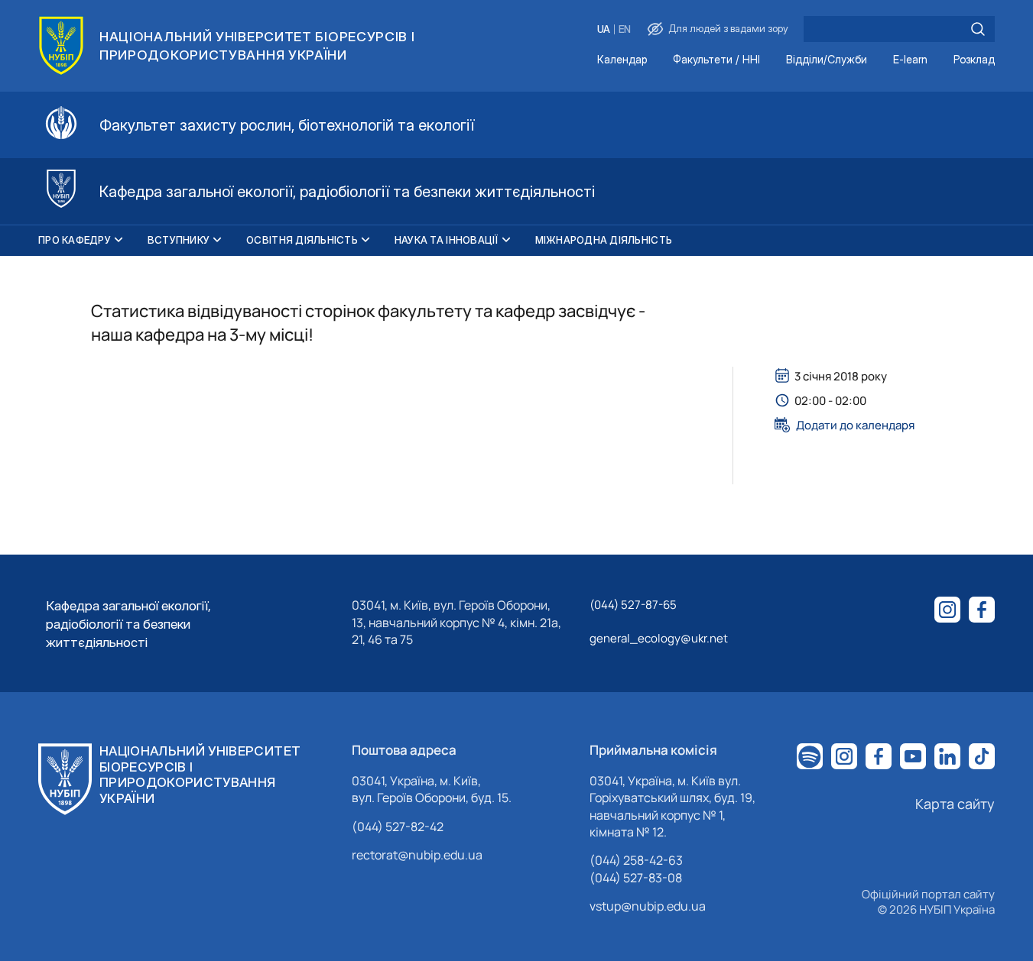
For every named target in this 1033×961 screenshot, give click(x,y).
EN (625, 29)
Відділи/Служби (826, 60)
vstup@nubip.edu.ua (648, 906)
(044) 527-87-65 (633, 605)
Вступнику (179, 240)
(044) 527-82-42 (397, 826)
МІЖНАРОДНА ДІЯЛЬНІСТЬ (603, 240)
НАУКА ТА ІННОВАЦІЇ (447, 240)
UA (603, 29)
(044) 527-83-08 (636, 877)
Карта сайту (955, 804)
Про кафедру (74, 240)
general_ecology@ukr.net (659, 638)
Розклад (974, 60)
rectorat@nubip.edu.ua (417, 854)
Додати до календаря (855, 424)
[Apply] (978, 29)
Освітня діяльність (302, 240)
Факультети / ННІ (716, 60)
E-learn (910, 60)
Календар (622, 60)
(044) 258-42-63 (636, 860)
